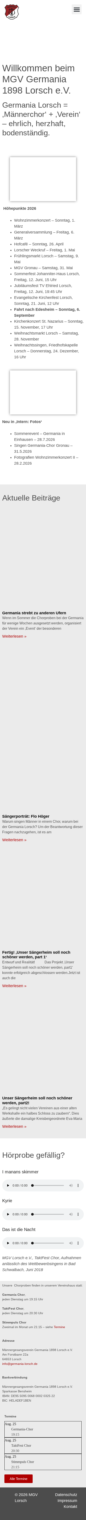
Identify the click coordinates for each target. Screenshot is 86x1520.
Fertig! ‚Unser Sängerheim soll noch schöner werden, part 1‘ (36, 954)
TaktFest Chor (21, 1445)
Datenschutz (66, 1494)
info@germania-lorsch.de (19, 1363)
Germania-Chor (22, 1429)
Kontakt (70, 1506)
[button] (77, 9)
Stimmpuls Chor (22, 1462)
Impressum (67, 1500)
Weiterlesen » (14, 636)
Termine (59, 1327)
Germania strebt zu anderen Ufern (34, 613)
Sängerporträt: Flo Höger (25, 816)
